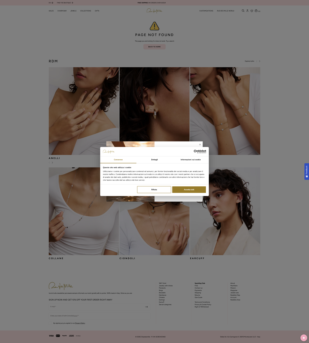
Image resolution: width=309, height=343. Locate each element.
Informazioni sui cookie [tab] (191, 160)
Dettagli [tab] (154, 160)
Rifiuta (154, 190)
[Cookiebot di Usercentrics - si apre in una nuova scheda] (195, 151)
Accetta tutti (189, 190)
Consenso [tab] (118, 160)
